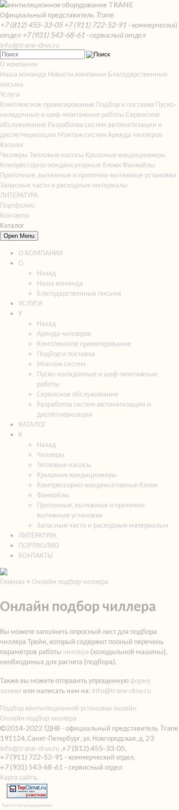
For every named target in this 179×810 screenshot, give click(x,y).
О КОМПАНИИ (40, 252)
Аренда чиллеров (135, 134)
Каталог (12, 144)
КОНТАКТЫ (35, 555)
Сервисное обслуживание (77, 393)
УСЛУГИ (30, 302)
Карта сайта (18, 776)
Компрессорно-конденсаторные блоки (60, 164)
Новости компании (77, 73)
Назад (46, 272)
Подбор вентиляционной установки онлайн (68, 707)
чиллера (76, 651)
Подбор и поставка (125, 103)
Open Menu (19, 235)
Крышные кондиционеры (125, 154)
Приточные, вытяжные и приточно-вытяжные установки (88, 174)
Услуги (10, 93)
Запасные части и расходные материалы (64, 184)
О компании (19, 63)
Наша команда (23, 73)
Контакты (14, 214)
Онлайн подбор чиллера (70, 581)
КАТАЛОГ (32, 423)
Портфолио (17, 204)
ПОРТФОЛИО (38, 544)
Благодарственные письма (79, 292)
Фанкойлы (139, 164)
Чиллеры (14, 154)
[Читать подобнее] (3, 572)
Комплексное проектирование (47, 103)
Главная (12, 581)
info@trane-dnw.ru (29, 44)
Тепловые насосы (56, 154)
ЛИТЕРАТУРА (19, 194)
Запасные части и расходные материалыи (102, 524)
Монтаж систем (81, 134)
